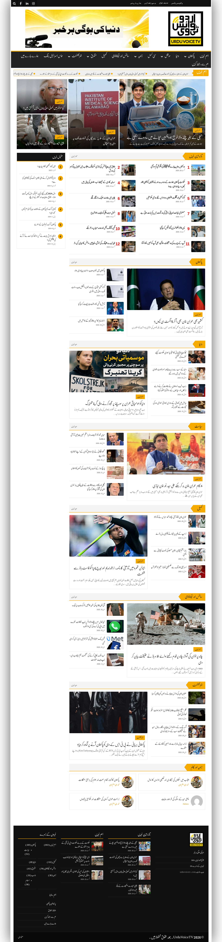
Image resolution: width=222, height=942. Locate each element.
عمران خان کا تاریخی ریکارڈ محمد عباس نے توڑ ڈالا (170, 517)
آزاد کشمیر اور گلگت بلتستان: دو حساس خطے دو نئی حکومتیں (165, 198)
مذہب (33, 875)
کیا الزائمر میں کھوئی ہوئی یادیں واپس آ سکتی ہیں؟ (146, 74)
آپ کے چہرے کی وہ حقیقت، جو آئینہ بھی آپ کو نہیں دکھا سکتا (163, 243)
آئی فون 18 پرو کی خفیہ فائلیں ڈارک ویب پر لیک (88, 605)
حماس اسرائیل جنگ (53, 56)
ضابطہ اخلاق (163, 3)
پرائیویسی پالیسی (177, 3)
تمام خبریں (74, 156)
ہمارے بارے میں (135, 3)
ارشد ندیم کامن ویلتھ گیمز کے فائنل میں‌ (91, 321)
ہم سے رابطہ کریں (150, 3)
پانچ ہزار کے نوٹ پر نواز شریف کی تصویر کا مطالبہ (88, 468)
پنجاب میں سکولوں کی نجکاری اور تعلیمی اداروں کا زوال (168, 780)
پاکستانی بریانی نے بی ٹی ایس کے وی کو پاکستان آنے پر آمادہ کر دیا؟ (111, 744)
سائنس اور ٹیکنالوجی (120, 56)
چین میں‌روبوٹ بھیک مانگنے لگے (103, 198)
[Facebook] (20, 3)
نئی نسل (152, 56)
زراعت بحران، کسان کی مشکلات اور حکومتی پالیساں (99, 799)
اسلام (27, 880)
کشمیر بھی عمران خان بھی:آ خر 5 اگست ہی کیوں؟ (178, 321)
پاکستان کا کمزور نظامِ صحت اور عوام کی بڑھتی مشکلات (98, 780)
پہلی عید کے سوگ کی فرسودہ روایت (175, 799)
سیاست (26, 850)
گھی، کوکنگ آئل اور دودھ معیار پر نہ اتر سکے (100, 228)
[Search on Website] (14, 3)
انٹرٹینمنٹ (77, 56)
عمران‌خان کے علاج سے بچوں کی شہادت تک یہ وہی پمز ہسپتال (185, 74)
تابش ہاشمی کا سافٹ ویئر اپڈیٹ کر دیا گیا (91, 304)
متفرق (94, 56)
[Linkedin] (27, 3)
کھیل (104, 56)
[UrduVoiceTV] (185, 28)
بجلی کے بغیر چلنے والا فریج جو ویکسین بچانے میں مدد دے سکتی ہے (29, 74)
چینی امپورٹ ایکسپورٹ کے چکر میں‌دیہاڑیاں (112, 74)
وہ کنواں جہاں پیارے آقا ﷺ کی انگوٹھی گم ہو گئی (168, 166)
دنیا (177, 56)
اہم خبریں (204, 56)
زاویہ (140, 56)
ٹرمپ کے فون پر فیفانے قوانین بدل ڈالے (171, 534)
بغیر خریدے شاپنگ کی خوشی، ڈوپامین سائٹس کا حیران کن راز (94, 243)
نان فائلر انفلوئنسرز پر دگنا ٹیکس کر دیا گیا (172, 228)
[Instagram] (33, 3)
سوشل (168, 56)
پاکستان (191, 56)
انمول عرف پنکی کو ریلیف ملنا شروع (103, 213)
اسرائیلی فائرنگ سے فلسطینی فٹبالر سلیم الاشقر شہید (168, 567)
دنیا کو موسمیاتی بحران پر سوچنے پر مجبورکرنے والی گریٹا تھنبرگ (115, 403)
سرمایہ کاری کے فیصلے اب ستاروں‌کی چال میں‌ (98, 182)
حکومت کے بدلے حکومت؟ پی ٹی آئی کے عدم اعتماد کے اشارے (74, 74)
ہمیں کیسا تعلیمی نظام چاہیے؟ (46, 166)
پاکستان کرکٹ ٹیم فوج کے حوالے (45, 224)
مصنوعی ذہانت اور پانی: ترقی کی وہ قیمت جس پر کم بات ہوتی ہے (162, 213)
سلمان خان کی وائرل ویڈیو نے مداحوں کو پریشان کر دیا (169, 693)
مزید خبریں (74, 262)
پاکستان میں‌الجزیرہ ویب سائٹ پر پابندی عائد (90, 270)
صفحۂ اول (20, 937)
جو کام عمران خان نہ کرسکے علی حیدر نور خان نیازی (177, 485)
